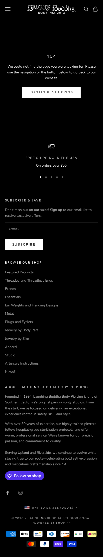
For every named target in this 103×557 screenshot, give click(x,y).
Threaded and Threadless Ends (29, 280)
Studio (10, 355)
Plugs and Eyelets (19, 321)
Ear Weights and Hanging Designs (31, 305)
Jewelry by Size (17, 338)
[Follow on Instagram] (20, 492)
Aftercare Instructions (22, 363)
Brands (10, 288)
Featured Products (19, 272)
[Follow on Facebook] (7, 492)
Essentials (13, 297)
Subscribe (24, 244)
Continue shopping (52, 92)
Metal (9, 313)
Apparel (11, 347)
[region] (51, 155)
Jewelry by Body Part (21, 330)
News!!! (10, 371)
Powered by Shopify (52, 522)
